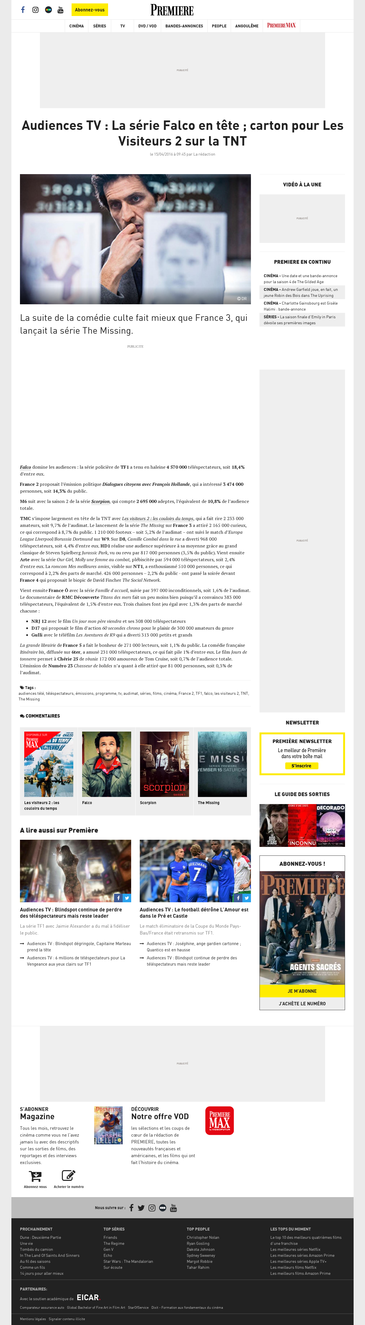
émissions (85, 693)
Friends (110, 1237)
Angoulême (246, 25)
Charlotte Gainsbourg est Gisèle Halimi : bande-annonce (301, 306)
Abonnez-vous (90, 10)
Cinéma (76, 25)
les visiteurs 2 (226, 693)
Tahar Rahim (198, 1267)
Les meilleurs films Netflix (293, 1267)
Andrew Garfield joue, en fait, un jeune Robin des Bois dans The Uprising (301, 292)
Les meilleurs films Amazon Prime (300, 1273)
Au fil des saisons (35, 1261)
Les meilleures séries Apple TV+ (298, 1261)
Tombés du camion (36, 1249)
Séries (99, 25)
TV (122, 25)
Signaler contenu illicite (67, 1319)
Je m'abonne (302, 991)
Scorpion (148, 802)
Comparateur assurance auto (42, 1307)
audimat (130, 693)
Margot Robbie (199, 1261)
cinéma (170, 693)
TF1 (199, 693)
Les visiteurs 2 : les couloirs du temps (41, 805)
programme (106, 693)
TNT (244, 693)
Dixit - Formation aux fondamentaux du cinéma (187, 1307)
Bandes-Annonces (184, 25)
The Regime (114, 1243)
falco (208, 693)
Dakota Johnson (201, 1249)
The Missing (29, 698)
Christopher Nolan (203, 1237)
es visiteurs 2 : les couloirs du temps (159, 518)
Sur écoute (113, 1267)
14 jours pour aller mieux (42, 1273)
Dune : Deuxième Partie (40, 1237)
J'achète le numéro (302, 1003)
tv (119, 693)
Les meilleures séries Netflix (295, 1249)
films (157, 693)
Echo (108, 1255)
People (219, 25)
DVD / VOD (147, 25)
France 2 (186, 693)
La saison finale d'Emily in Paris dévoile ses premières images (300, 319)
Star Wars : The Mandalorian (128, 1261)
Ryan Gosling (198, 1243)
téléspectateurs (60, 693)
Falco (87, 802)
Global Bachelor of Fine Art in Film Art (96, 1307)
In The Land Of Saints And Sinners (50, 1255)
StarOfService (138, 1307)
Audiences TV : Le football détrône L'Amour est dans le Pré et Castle (194, 913)
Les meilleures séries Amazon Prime (302, 1255)
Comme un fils (32, 1267)
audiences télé (31, 693)
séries (145, 693)
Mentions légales (33, 1319)
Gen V (108, 1249)
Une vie (26, 1243)
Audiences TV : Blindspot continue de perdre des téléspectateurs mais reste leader (71, 913)
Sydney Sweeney (201, 1255)
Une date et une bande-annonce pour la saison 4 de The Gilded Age (300, 278)
